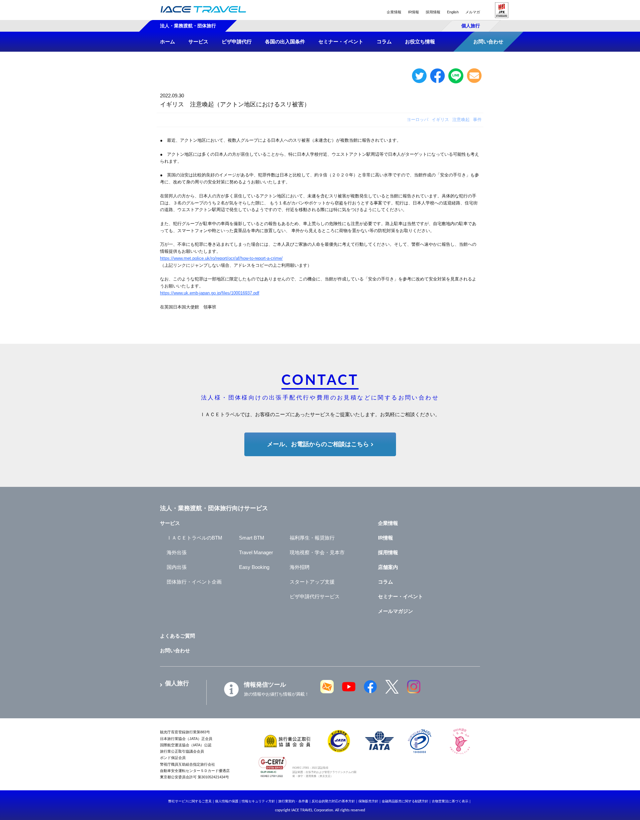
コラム (385, 582)
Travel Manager (256, 552)
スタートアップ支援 (312, 582)
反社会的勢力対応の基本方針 (333, 801)
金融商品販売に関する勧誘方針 (405, 801)
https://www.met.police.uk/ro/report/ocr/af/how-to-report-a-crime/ (221, 258)
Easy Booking (254, 567)
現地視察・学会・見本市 (317, 552)
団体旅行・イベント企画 (194, 582)
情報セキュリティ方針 (258, 801)
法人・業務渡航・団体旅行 (188, 25)
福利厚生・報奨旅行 (312, 538)
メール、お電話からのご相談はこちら (318, 444)
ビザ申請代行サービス (315, 596)
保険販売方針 (368, 801)
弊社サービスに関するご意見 (190, 801)
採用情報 (433, 12)
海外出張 (177, 552)
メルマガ (472, 12)
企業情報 (394, 12)
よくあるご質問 (177, 636)
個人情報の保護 (226, 801)
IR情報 (413, 12)
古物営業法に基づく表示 (450, 801)
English (453, 12)
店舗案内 (388, 567)
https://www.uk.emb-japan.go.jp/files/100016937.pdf (209, 292)
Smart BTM (251, 538)
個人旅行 (470, 25)
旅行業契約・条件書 (293, 801)
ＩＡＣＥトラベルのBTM (194, 538)
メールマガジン (395, 611)
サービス (170, 523)
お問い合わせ (175, 650)
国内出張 (177, 567)
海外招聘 (300, 567)
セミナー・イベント (400, 596)
